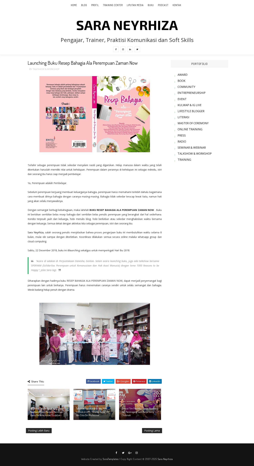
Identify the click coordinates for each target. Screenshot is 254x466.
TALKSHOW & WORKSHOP (46, 69)
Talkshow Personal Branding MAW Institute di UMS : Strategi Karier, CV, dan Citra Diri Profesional (92, 412)
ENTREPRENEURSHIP (191, 93)
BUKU (151, 5)
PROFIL (95, 5)
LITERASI (183, 117)
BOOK (181, 81)
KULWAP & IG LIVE (189, 105)
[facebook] (116, 49)
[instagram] (123, 49)
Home (74, 5)
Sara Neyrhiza (36, 232)
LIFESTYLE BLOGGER (191, 111)
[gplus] (130, 452)
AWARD (182, 75)
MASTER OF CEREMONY (193, 123)
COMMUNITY (186, 87)
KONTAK (177, 5)
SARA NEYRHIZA (127, 25)
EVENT (182, 99)
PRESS (182, 135)
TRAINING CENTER (113, 5)
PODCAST (163, 5)
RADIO (182, 141)
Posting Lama (152, 430)
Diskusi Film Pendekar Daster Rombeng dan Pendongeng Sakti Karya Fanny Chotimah (140, 412)
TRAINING (184, 160)
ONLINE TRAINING (190, 129)
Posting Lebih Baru (38, 430)
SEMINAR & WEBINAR (192, 147)
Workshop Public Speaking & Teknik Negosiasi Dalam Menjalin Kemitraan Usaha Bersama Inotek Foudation (47, 412)
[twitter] (137, 49)
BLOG (84, 5)
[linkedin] (130, 49)
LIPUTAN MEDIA (135, 5)
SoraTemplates (111, 459)
